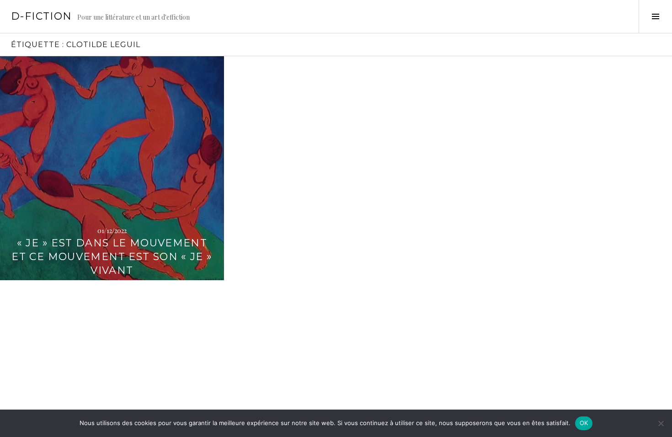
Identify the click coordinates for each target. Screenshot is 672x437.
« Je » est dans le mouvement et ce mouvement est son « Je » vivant (111, 257)
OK (584, 422)
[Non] (660, 423)
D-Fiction (41, 16)
